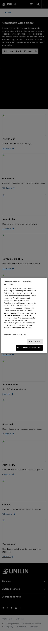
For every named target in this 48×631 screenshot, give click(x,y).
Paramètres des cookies (15, 334)
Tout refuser (34, 341)
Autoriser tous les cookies (29, 348)
